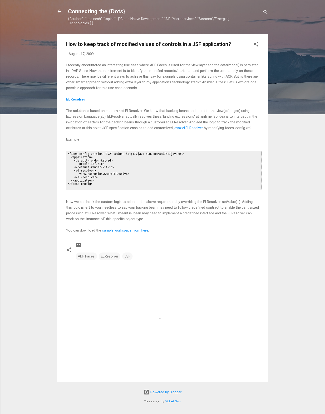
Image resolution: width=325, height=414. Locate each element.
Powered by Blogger (165, 392)
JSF (127, 256)
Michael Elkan (173, 401)
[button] (256, 45)
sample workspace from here (125, 230)
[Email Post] (78, 247)
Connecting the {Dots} (96, 11)
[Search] (265, 13)
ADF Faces (86, 256)
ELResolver (75, 99)
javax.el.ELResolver (188, 128)
